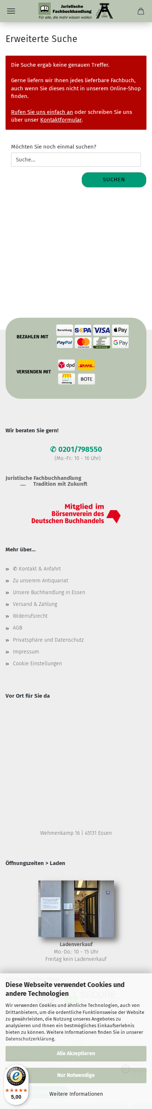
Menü (11, 11)
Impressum (26, 652)
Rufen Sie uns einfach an (42, 112)
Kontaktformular (61, 119)
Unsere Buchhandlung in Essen (49, 592)
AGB (17, 628)
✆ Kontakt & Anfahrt (37, 569)
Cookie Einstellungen (37, 663)
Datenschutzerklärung (30, 1039)
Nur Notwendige (76, 1075)
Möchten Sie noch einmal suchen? (53, 146)
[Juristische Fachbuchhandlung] (76, 11)
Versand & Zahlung (35, 604)
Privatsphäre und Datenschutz (48, 640)
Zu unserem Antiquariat (40, 581)
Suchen (114, 179)
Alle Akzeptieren (76, 1053)
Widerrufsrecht (30, 616)
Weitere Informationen (76, 1094)
